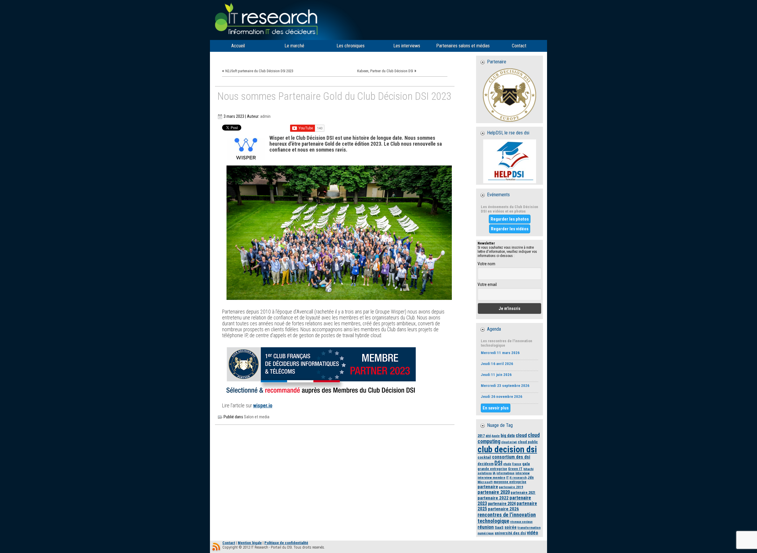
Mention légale (250, 543)
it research (518, 477)
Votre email (487, 284)
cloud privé (509, 442)
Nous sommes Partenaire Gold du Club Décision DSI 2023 (334, 96)
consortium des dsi (511, 457)
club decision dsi (507, 449)
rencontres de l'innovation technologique (507, 518)
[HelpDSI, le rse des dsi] (509, 161)
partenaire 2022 (493, 498)
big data (508, 435)
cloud (521, 435)
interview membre (491, 477)
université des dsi (510, 533)
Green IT (515, 469)
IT (507, 478)
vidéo (532, 533)
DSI (498, 463)
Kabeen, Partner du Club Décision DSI (385, 71)
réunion (486, 527)
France (516, 464)
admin (265, 116)
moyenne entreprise (510, 482)
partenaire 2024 (502, 503)
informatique (505, 473)
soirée (510, 527)
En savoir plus (496, 408)
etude (507, 464)
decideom (486, 464)
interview (522, 473)
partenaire (488, 486)
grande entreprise (492, 469)
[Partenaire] (509, 95)
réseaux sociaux (521, 522)
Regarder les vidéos (509, 229)
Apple (496, 436)
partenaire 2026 (503, 509)
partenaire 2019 (511, 487)
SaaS (499, 527)
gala (526, 463)
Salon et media (256, 416)
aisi (488, 435)
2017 (481, 435)
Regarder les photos (510, 219)
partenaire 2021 (523, 492)
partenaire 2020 (494, 492)
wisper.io (262, 406)
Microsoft (485, 482)
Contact (228, 543)
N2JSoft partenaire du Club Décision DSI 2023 (259, 71)
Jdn (531, 477)
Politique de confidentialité (286, 543)
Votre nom (486, 263)
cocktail (484, 457)
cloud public (528, 442)
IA (494, 473)
